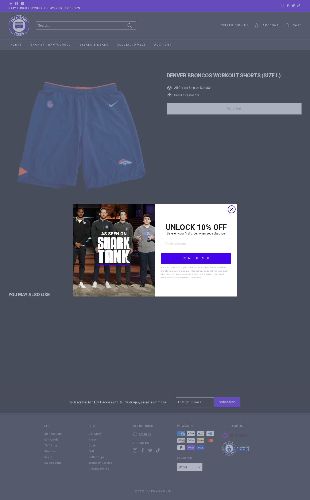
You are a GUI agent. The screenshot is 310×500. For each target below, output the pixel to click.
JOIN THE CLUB (196, 258)
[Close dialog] (231, 209)
